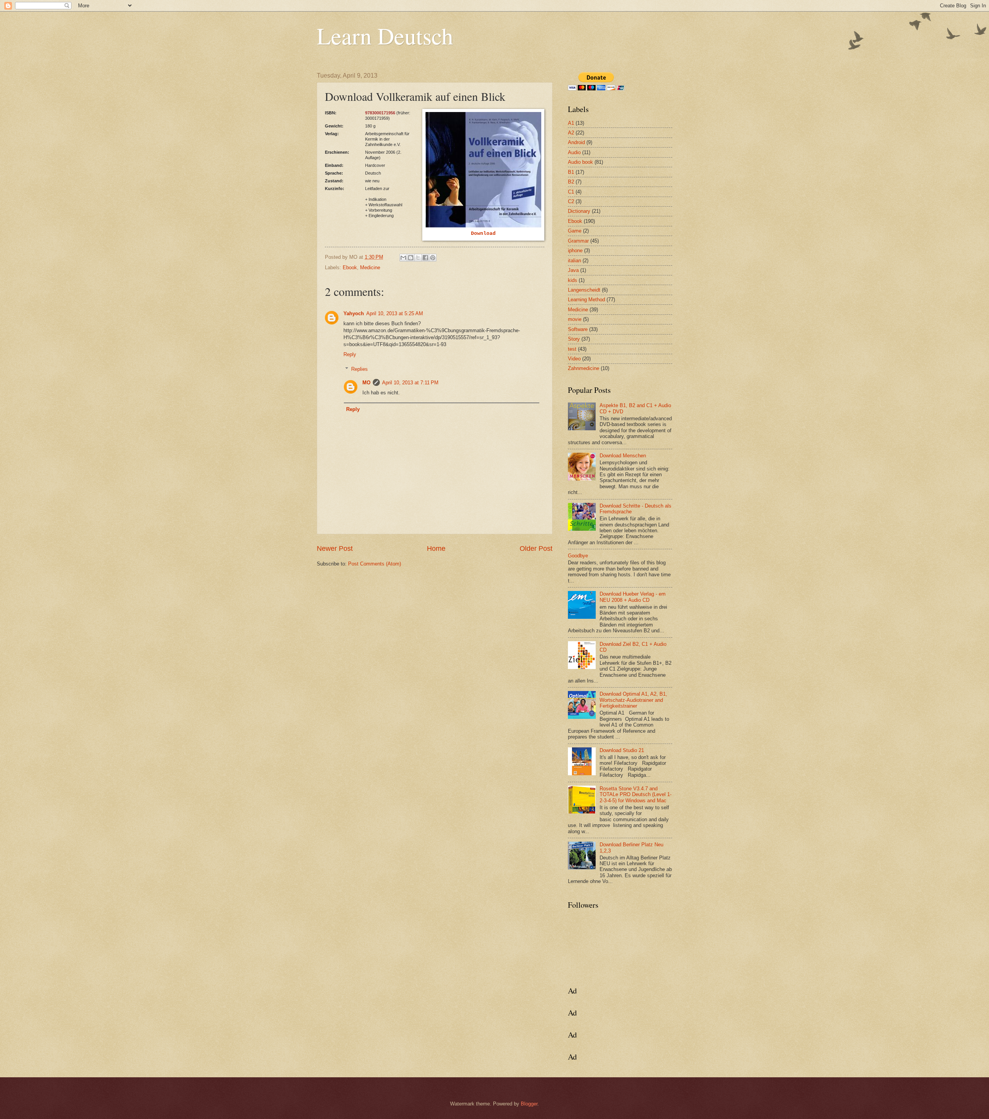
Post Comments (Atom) (374, 564)
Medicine (370, 267)
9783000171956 (380, 112)
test (572, 349)
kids (572, 280)
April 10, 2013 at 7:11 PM (410, 382)
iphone (575, 250)
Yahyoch (353, 313)
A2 (571, 133)
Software (578, 329)
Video (574, 359)
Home (436, 548)
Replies (359, 369)
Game (574, 231)
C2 (571, 201)
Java (573, 270)
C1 (571, 192)
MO (366, 382)
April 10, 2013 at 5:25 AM (394, 313)
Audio (574, 152)
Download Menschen (623, 455)
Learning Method (586, 299)
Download (483, 233)
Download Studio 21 (622, 750)
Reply (349, 354)
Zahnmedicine (583, 368)
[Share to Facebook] (425, 257)
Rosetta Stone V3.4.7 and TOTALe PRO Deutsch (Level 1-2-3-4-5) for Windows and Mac (635, 794)
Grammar (578, 241)
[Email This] (403, 257)
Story (574, 339)
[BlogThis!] (411, 257)
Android (576, 142)
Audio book (580, 162)
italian (574, 260)
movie (574, 319)
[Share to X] (418, 257)
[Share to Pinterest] (433, 257)
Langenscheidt (584, 290)
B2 (571, 182)
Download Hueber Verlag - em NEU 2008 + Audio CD (633, 597)
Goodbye (578, 556)
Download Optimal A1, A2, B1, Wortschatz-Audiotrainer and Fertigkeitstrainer (633, 700)
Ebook (350, 267)
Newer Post (335, 548)
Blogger (529, 1104)
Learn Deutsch (385, 35)
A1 (571, 123)
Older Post (536, 548)
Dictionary (579, 211)
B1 (571, 172)
